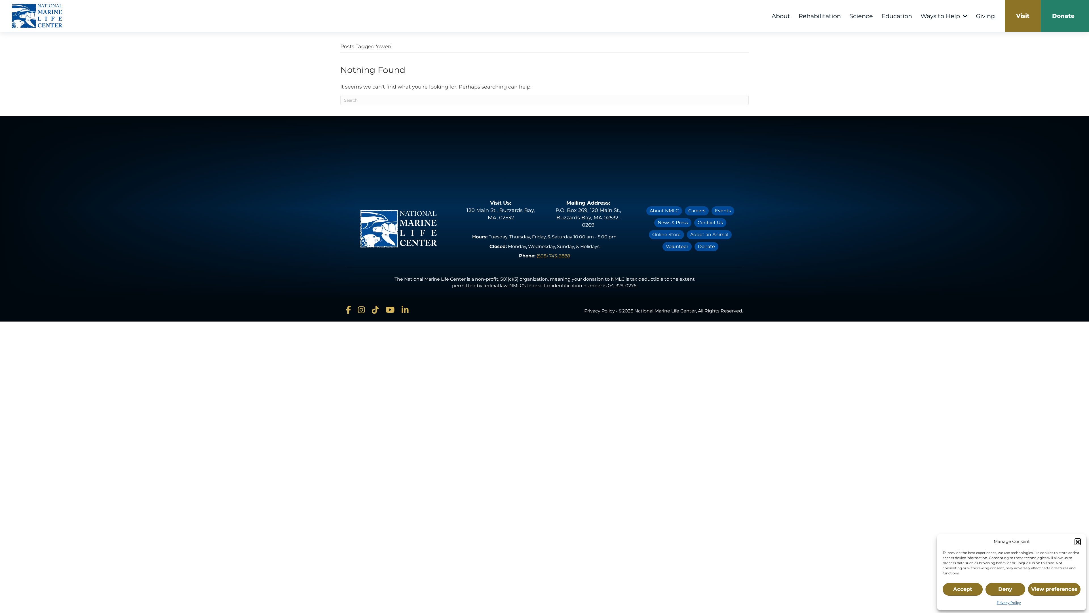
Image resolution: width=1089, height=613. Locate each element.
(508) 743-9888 (553, 256)
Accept (962, 589)
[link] (1023, 16)
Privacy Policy (1009, 603)
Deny (1005, 589)
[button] (1077, 541)
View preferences (1054, 589)
